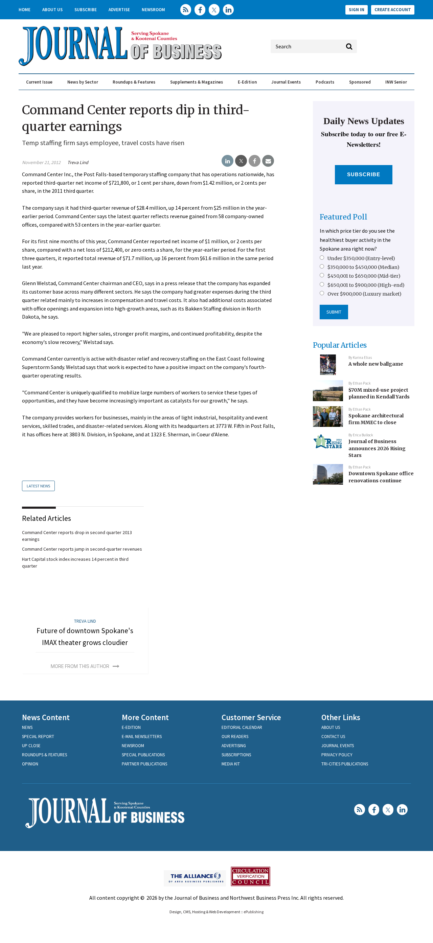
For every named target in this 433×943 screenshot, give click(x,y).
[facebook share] (254, 161)
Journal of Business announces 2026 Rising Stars (377, 448)
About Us (52, 10)
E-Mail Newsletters (142, 736)
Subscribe (85, 10)
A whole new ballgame (375, 364)
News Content (46, 717)
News (27, 727)
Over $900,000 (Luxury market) (364, 294)
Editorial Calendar (242, 727)
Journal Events (286, 82)
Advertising (234, 746)
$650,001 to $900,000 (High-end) (366, 285)
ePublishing (254, 911)
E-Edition (247, 82)
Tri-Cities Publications (344, 764)
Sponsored (360, 82)
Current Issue (39, 82)
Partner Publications (144, 764)
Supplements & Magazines (196, 82)
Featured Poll (343, 217)
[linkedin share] (227, 161)
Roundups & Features (134, 82)
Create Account (392, 10)
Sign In (356, 10)
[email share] (268, 161)
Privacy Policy (336, 755)
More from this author (80, 666)
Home (24, 10)
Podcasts (325, 82)
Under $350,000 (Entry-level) (361, 258)
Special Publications (143, 755)
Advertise (119, 10)
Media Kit (231, 764)
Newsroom (153, 10)
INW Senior (396, 82)
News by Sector (82, 82)
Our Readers (235, 736)
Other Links (340, 717)
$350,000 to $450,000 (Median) (363, 267)
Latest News (38, 485)
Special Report (38, 736)
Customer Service (251, 717)
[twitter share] (241, 161)
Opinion (30, 764)
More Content (145, 717)
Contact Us (333, 736)
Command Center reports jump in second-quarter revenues (82, 549)
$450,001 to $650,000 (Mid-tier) (364, 276)
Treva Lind (77, 162)
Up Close (31, 746)
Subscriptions (236, 755)
